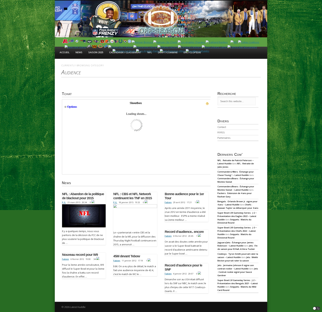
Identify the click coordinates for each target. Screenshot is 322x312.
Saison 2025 (95, 52)
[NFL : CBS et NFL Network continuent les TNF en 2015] (135, 216)
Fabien (168, 202)
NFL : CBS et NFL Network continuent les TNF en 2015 (132, 196)
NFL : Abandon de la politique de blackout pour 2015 (83, 196)
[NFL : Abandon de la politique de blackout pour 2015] (84, 215)
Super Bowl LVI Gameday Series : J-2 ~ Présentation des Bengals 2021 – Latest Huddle (237, 283)
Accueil (65, 52)
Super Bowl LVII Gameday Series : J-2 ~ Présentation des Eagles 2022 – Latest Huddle (237, 216)
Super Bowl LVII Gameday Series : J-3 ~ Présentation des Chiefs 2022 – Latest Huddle (237, 231)
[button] (316, 308)
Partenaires (223, 137)
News (78, 52)
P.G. (64, 202)
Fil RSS (221, 132)
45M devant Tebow (126, 256)
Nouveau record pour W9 (80, 255)
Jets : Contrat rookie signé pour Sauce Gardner (237, 272)
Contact (221, 127)
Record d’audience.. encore (184, 232)
